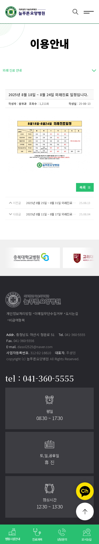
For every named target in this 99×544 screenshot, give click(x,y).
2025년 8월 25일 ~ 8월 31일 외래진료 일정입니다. (52, 203)
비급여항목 (17, 320)
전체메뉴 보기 (89, 12)
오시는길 (71, 313)
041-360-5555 (75, 334)
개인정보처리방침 (19, 313)
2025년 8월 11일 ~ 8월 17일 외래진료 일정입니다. (52, 214)
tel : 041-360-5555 (39, 378)
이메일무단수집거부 (48, 313)
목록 (82, 187)
